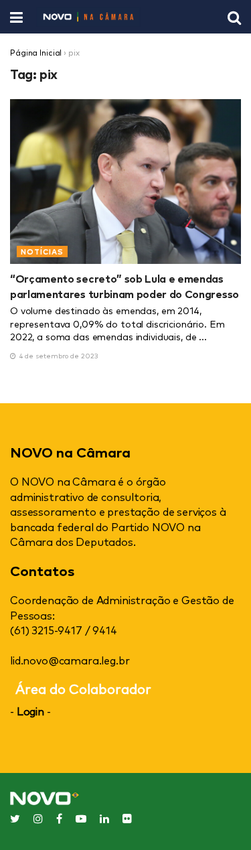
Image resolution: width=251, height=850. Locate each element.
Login (30, 710)
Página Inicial (36, 52)
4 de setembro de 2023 (57, 355)
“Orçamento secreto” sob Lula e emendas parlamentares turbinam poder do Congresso (124, 285)
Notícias (42, 251)
